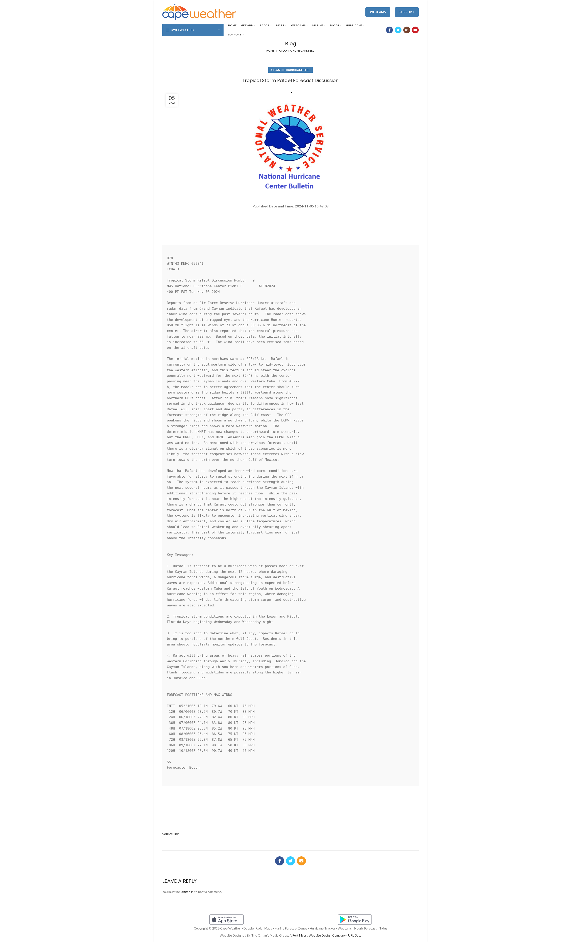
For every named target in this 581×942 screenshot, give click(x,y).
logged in (187, 892)
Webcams (378, 12)
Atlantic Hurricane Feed (297, 50)
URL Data (355, 935)
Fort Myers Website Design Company (319, 935)
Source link (170, 834)
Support (406, 12)
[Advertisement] (290, 225)
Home (270, 50)
